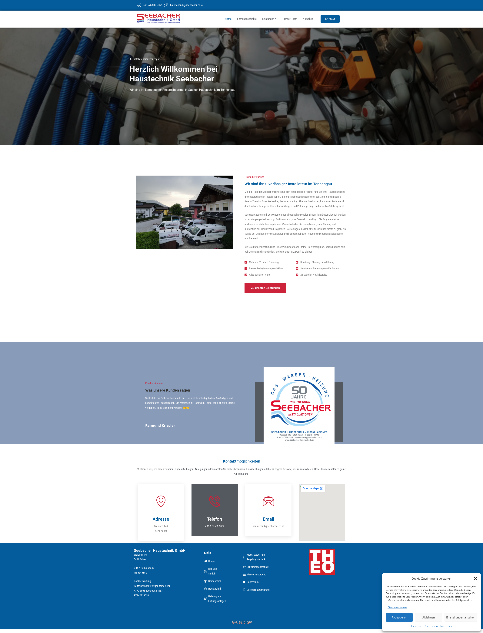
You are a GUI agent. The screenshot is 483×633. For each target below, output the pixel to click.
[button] (475, 578)
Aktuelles (308, 19)
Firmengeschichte (247, 19)
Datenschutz (431, 626)
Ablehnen (428, 617)
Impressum (417, 626)
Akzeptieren (399, 617)
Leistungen (268, 19)
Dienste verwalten (397, 607)
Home (228, 19)
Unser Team (290, 19)
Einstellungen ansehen (460, 617)
